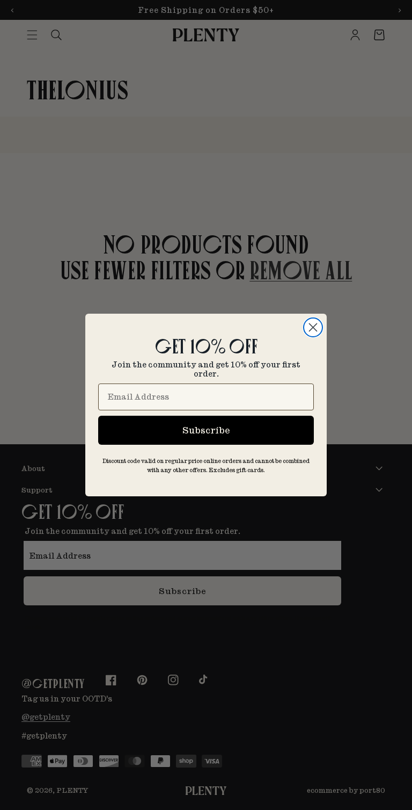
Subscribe (206, 430)
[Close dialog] (313, 327)
